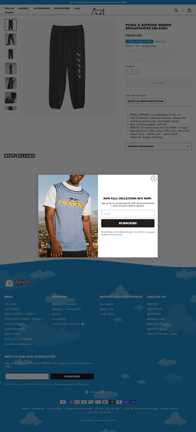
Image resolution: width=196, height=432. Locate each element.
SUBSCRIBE (128, 223)
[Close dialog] (153, 178)
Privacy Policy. (117, 234)
